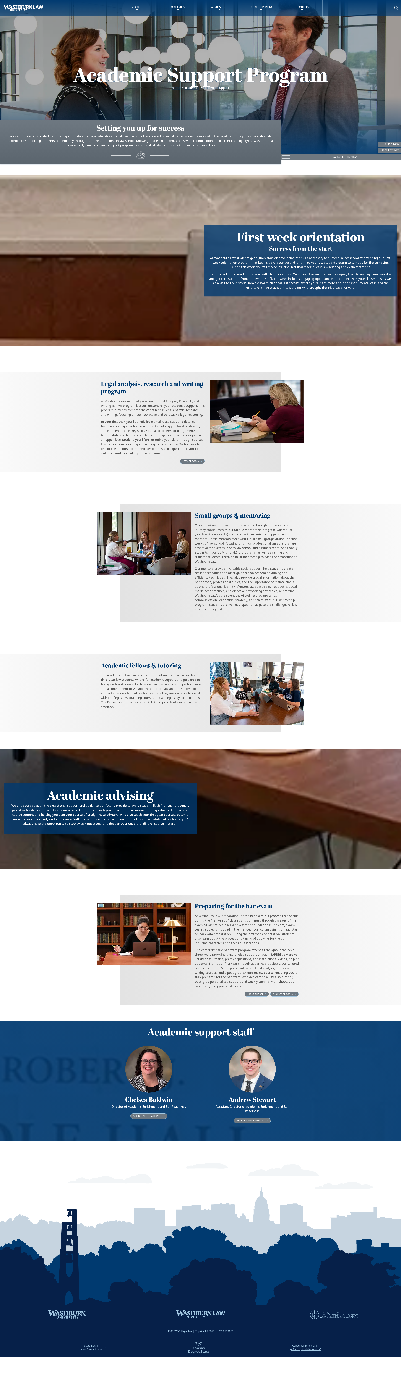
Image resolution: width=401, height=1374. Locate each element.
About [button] (136, 7)
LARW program (191, 461)
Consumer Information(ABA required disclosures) (305, 1347)
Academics (191, 88)
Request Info (390, 150)
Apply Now (392, 144)
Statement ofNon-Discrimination (92, 1347)
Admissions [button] (219, 7)
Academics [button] (178, 7)
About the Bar (255, 994)
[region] (200, 260)
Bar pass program (283, 994)
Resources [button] (302, 7)
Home (176, 88)
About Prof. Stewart (251, 1120)
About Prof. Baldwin (147, 1116)
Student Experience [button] (260, 7)
